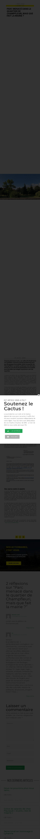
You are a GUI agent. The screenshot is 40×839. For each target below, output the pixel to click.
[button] (13, 431)
